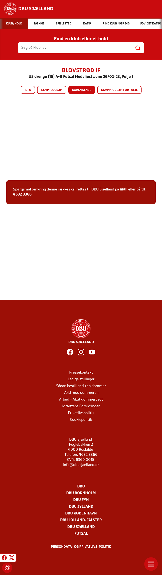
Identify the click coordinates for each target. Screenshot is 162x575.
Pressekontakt (81, 372)
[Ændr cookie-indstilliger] (7, 568)
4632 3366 (22, 194)
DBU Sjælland (81, 527)
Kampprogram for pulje (119, 90)
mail (123, 189)
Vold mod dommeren (81, 393)
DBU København (81, 513)
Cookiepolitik (81, 420)
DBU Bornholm (81, 493)
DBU (81, 486)
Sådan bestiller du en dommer (81, 386)
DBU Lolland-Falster (81, 520)
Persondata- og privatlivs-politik (81, 546)
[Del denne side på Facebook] (4, 558)
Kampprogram (51, 90)
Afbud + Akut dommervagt (81, 399)
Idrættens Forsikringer (81, 406)
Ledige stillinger (81, 379)
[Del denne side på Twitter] (11, 558)
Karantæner (81, 90)
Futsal (81, 534)
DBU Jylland (81, 507)
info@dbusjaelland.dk (81, 465)
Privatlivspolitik (81, 413)
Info (27, 90)
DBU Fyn (81, 500)
